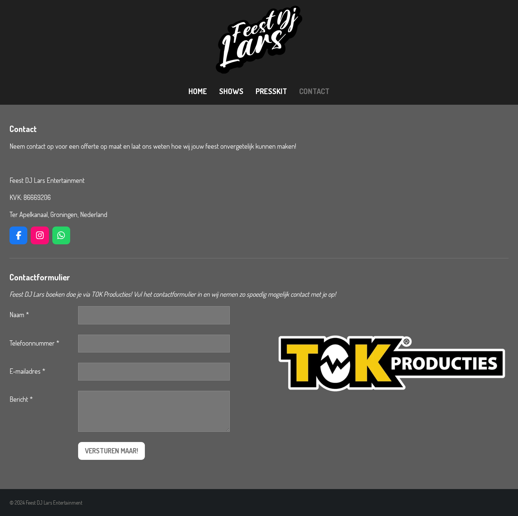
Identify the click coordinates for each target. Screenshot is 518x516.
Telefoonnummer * (34, 343)
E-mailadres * (27, 371)
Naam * (19, 314)
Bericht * (21, 399)
